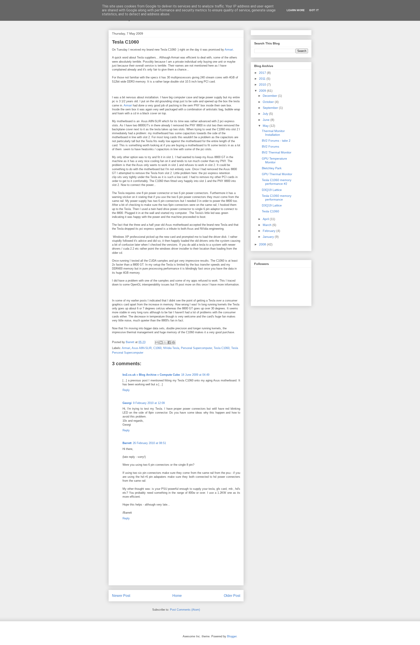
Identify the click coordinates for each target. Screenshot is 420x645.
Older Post (232, 595)
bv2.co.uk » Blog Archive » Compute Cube (151, 374)
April (266, 219)
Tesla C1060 (221, 348)
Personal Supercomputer (196, 348)
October (269, 102)
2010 (263, 84)
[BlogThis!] (161, 342)
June (266, 120)
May (266, 125)
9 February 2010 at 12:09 (149, 403)
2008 (263, 244)
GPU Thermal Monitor (277, 174)
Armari (229, 49)
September (271, 107)
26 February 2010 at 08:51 (149, 443)
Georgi (127, 403)
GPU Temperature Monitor (274, 160)
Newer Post (121, 595)
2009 (263, 90)
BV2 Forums (270, 146)
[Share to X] (165, 342)
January (269, 236)
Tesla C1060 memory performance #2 (276, 181)
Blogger (231, 636)
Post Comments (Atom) (185, 609)
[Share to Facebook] (169, 342)
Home (177, 595)
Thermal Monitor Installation (273, 132)
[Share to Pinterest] (173, 342)
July (266, 113)
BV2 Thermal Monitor (276, 152)
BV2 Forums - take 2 (276, 140)
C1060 (157, 348)
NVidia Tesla (171, 348)
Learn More (296, 10)
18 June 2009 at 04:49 (195, 374)
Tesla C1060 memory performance (276, 197)
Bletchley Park (272, 168)
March (267, 225)
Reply (126, 390)
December (270, 95)
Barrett (126, 443)
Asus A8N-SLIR (142, 348)
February (269, 231)
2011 (262, 78)
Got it (314, 10)
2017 (263, 72)
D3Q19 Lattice (272, 190)
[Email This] (157, 342)
